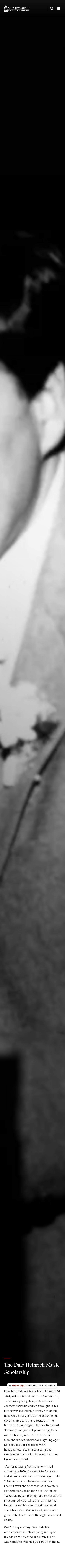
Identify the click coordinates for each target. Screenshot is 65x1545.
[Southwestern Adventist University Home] (16, 8)
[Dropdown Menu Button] (51, 8)
